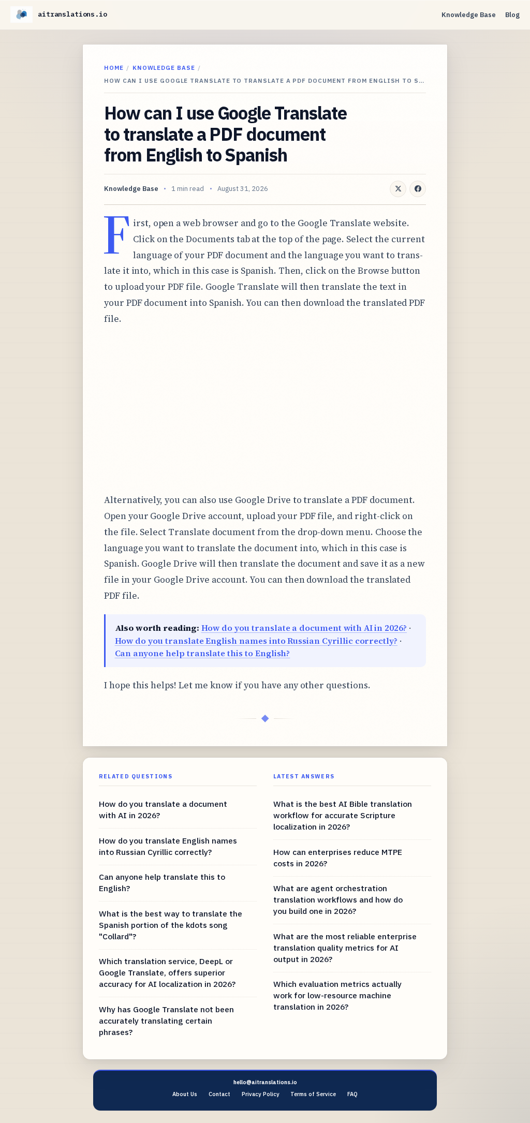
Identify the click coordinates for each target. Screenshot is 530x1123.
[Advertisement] (265, 409)
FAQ (352, 1094)
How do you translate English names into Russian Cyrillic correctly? (256, 640)
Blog (512, 14)
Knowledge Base (468, 14)
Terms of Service (313, 1094)
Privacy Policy (260, 1094)
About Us (184, 1094)
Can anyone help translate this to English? (202, 653)
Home (114, 67)
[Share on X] (398, 189)
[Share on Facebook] (417, 189)
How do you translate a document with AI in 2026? (304, 627)
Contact (219, 1094)
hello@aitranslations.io (265, 1082)
